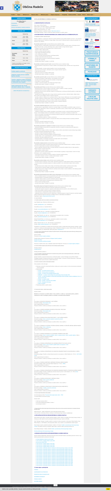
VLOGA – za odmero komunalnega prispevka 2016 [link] (48, 273)
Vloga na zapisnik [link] (41, 283)
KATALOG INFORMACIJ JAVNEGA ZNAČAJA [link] (20, 27)
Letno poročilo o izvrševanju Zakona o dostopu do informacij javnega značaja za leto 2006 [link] (54, 465)
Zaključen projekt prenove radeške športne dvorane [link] (20, 75)
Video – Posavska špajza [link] (91, 83)
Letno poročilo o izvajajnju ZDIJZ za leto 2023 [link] (45, 440)
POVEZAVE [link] (92, 72)
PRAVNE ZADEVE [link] (38, 479)
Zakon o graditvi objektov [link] (71, 335)
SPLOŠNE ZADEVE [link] (38, 481)
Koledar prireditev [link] (72, 14)
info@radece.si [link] (60, 229)
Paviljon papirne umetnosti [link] (18, 71)
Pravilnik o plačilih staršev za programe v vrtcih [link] (58, 344)
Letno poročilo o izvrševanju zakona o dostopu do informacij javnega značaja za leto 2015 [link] (54, 452)
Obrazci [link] (84, 14)
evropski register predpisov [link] (73, 243)
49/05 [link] (64, 363)
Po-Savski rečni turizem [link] (90, 42)
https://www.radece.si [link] (56, 30)
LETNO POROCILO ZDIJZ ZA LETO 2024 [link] (44, 439)
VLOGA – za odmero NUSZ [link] (43, 279)
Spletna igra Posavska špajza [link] (92, 82)
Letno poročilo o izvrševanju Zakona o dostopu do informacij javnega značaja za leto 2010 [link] (54, 459)
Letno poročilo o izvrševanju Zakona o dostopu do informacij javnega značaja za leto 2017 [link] (54, 449)
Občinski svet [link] (26, 14)
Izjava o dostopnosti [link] (27, 486)
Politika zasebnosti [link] (48, 486)
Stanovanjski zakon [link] (47, 302)
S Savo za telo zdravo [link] (90, 48)
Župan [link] (18, 14)
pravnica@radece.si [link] (42, 220)
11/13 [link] (35, 355)
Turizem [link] (79, 14)
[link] (1, 8)
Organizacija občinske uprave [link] (49, 196)
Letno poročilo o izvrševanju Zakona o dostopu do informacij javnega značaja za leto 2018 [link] (54, 447)
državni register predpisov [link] (45, 236)
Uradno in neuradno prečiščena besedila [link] (42, 241)
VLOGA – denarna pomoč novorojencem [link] (46, 271)
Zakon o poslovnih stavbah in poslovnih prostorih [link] (53, 318)
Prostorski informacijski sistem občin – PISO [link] (54, 394)
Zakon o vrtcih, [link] (46, 344)
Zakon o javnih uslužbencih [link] (48, 379)
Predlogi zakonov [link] (37, 249)
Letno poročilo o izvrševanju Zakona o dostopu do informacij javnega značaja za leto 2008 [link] (54, 462)
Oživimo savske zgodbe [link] (90, 33)
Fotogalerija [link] (64, 14)
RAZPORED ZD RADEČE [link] (92, 66)
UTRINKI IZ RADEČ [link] (92, 59)
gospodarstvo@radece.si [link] (43, 216)
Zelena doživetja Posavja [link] (90, 34)
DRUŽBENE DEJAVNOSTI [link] (39, 476)
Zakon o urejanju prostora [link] (60, 335)
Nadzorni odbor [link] (34, 14)
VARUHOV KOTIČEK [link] (92, 91)
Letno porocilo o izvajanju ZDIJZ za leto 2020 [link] (45, 445)
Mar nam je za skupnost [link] (90, 35)
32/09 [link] (80, 354)
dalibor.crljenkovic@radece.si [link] (44, 224)
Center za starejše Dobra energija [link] (92, 25)
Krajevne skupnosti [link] (55, 14)
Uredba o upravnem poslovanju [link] (49, 387)
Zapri (108, 489)
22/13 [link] (76, 371)
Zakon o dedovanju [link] (47, 327)
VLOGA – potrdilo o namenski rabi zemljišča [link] (47, 280)
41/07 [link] (78, 354)
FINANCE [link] (36, 469)
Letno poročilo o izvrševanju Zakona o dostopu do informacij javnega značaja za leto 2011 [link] (54, 457)
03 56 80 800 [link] (14, 23)
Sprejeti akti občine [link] (38, 239)
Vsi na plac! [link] (87, 36)
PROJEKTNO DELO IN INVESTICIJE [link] (41, 474)
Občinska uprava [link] (44, 14)
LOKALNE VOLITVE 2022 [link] (92, 97)
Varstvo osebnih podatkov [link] (37, 486)
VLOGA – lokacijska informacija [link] (44, 282)
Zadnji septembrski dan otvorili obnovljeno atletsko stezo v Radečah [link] (20, 86)
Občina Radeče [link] (33, 7)
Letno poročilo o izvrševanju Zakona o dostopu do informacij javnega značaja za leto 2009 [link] (54, 460)
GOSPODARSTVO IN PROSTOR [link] (41, 471)
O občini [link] (13, 14)
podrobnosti (44, 489)
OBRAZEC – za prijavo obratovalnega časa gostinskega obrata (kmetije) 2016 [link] (54, 274)
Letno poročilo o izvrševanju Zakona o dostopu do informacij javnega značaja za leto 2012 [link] (54, 456)
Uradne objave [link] (90, 14)
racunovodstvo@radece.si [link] (43, 209)
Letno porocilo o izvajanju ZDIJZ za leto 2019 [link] (45, 446)
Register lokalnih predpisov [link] (56, 238)
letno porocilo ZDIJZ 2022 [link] (41, 442)
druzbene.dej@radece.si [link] (43, 212)
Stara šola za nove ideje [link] (90, 24)
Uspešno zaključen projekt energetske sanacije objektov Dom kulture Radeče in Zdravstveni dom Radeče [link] (21, 81)
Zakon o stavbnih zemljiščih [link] (48, 335)
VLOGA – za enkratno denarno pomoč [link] (46, 270)
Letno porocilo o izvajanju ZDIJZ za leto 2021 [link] (45, 443)
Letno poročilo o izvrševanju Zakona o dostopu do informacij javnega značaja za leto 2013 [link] (54, 455)
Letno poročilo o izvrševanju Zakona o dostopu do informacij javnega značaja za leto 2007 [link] (54, 463)
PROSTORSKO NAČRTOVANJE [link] (92, 53)
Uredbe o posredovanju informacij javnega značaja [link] (61, 428)
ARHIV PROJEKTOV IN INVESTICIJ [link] (21, 90)
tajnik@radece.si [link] (41, 204)
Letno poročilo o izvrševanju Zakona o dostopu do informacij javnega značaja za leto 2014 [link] (54, 453)
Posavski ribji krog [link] (89, 43)
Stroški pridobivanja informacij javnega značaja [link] (43, 431)
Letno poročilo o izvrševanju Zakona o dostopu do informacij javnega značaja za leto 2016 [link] (54, 450)
